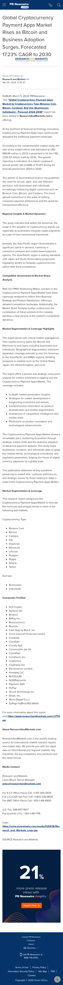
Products (31, 940)
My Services (30, 947)
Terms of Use (21, 967)
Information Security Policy (21, 971)
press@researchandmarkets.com (21, 784)
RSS (53, 971)
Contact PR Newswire (31, 937)
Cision (37, 980)
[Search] (59, 5)
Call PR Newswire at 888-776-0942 (32, 956)
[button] (31, 59)
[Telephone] (51, 5)
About (31, 944)
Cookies (32, 975)
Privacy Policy (39, 967)
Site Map (42, 971)
